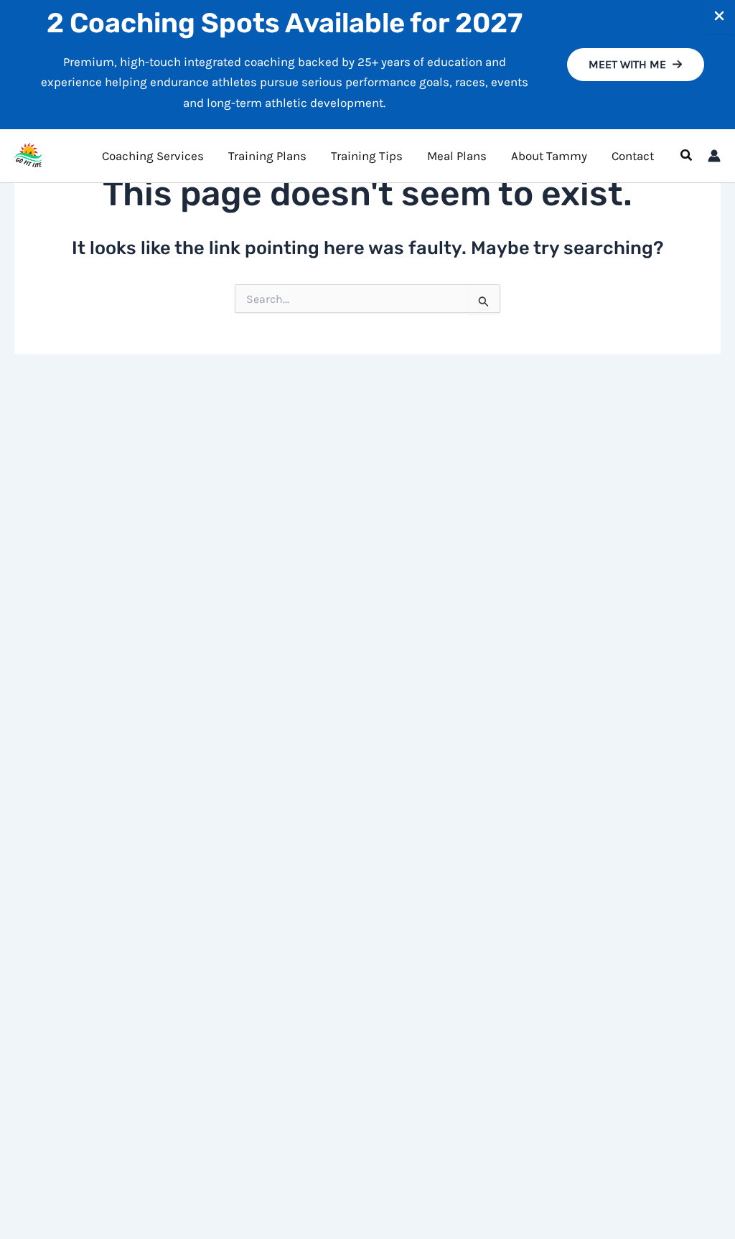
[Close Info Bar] (719, 17)
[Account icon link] (714, 155)
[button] (635, 64)
